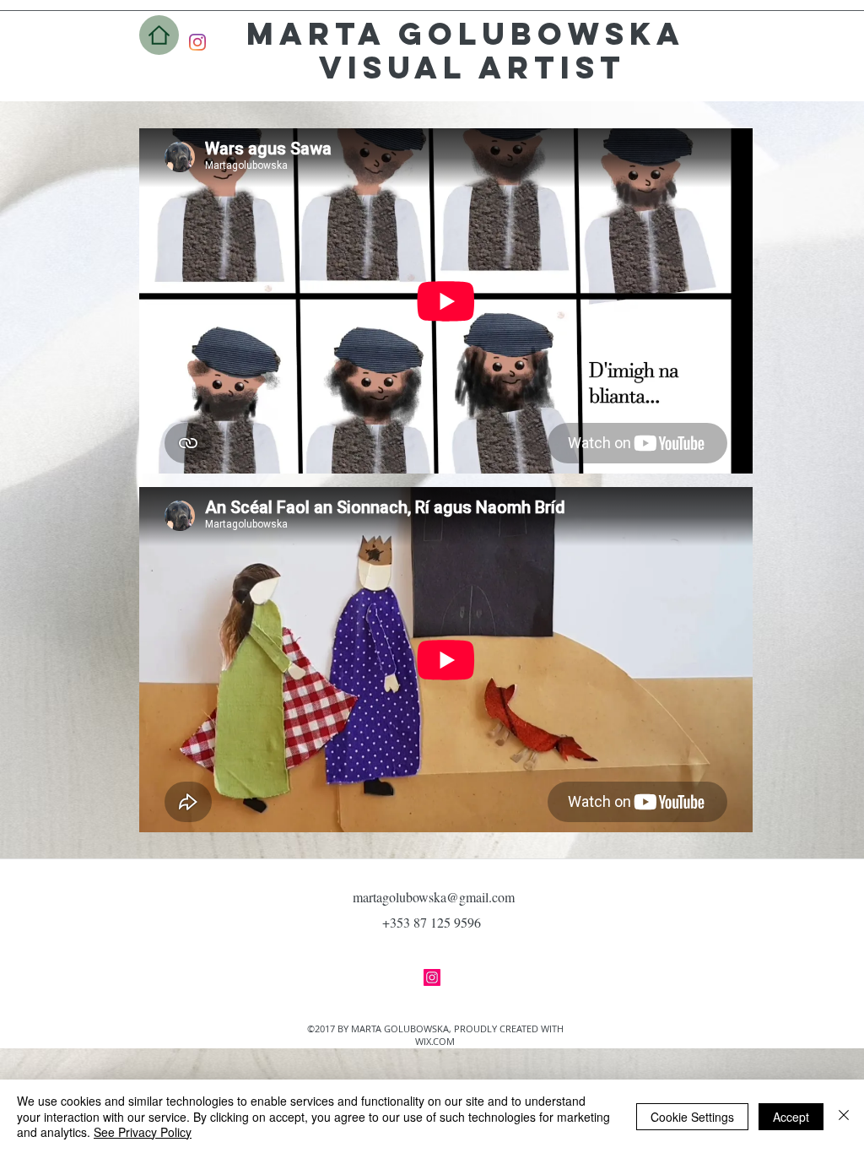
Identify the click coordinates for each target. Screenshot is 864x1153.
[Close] (844, 1116)
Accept (791, 1116)
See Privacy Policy (143, 1131)
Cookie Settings (692, 1116)
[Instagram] (197, 42)
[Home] (159, 35)
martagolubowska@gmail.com (434, 897)
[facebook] (432, 977)
